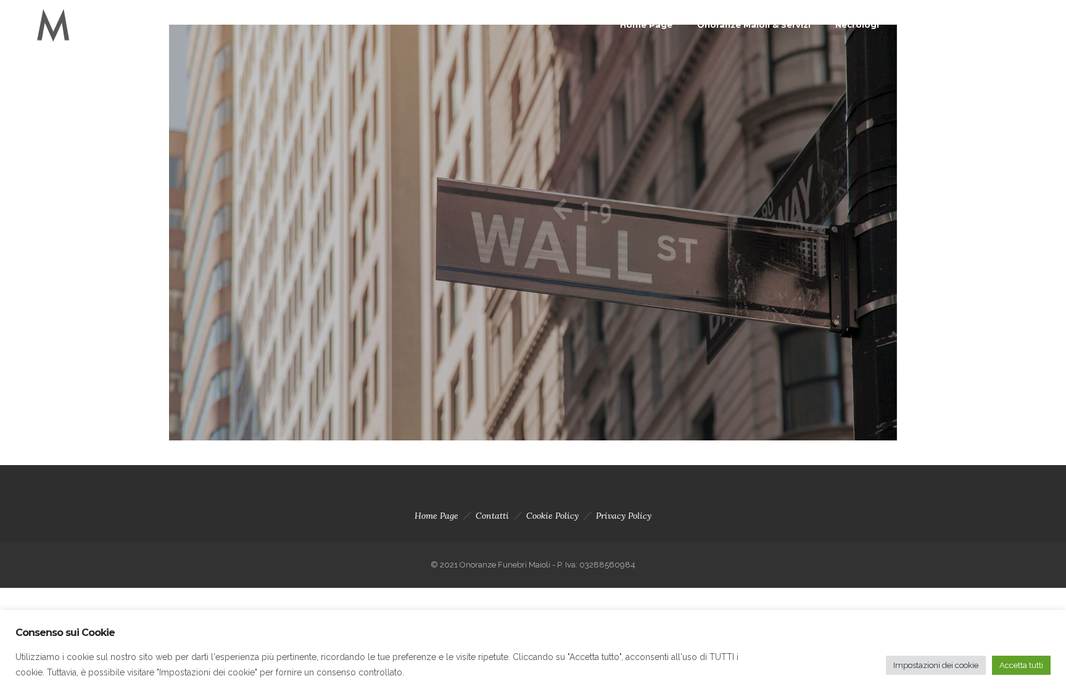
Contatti (923, 25)
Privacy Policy (623, 515)
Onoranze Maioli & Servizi (754, 25)
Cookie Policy (552, 515)
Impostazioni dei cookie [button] (935, 665)
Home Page (646, 25)
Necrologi (857, 25)
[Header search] (1032, 26)
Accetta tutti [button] (1021, 665)
